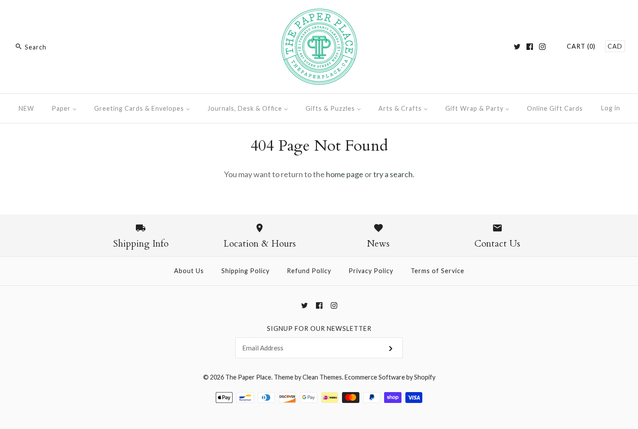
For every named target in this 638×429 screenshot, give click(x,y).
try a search (393, 174)
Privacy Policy (371, 270)
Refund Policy (309, 270)
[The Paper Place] (319, 15)
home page (344, 174)
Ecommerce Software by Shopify (390, 377)
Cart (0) (581, 46)
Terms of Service (437, 270)
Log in (610, 108)
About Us (189, 270)
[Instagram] (542, 46)
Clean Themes (322, 377)
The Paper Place (248, 377)
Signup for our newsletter (319, 328)
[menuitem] (26, 108)
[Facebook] (529, 46)
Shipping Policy (245, 270)
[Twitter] (517, 46)
